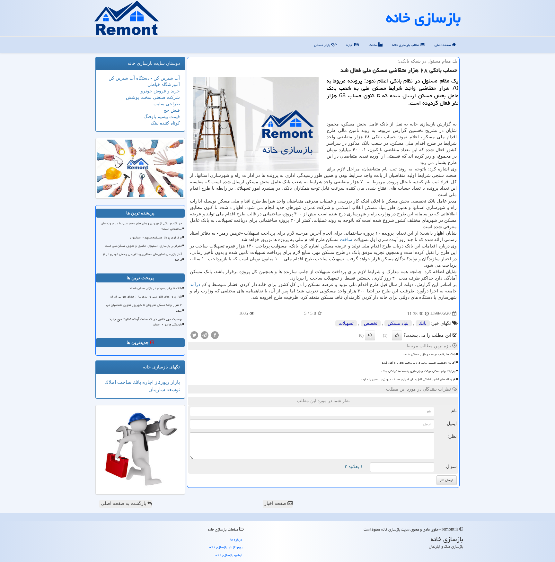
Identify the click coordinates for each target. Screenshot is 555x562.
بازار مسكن (322, 44)
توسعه (172, 389)
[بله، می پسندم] (397, 335)
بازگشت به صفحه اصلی (124, 503)
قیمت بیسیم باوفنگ (162, 116)
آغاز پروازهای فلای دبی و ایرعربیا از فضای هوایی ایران (146, 296)
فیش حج (171, 110)
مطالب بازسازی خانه (406, 44)
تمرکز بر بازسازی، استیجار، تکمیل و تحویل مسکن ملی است (143, 246)
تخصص (370, 323)
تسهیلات (346, 323)
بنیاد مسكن (398, 323)
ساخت (373, 44)
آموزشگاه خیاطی (163, 84)
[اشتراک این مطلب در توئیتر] (194, 334)
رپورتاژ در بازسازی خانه (225, 547)
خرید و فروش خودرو (160, 91)
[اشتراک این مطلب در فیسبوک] (214, 334)
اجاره (350, 44)
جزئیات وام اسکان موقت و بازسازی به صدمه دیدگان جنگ (418, 371)
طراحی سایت (167, 103)
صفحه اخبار (275, 503)
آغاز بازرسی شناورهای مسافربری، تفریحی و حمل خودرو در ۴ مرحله (142, 257)
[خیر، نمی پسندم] (370, 335)
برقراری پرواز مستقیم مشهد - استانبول (156, 237)
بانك (423, 323)
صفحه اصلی (443, 44)
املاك (110, 382)
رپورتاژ (161, 382)
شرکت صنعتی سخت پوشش (153, 97)
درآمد (195, 284)
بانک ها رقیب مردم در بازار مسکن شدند (429, 354)
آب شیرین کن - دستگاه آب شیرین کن (144, 78)
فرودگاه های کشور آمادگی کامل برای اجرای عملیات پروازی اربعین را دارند (408, 379)
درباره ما (236, 539)
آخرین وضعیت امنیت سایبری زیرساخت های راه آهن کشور (417, 362)
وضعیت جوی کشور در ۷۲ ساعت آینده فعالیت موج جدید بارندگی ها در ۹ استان (145, 322)
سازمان (156, 389)
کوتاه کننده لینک (165, 123)
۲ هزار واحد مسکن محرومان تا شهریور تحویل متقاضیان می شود (144, 308)
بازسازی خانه (423, 17)
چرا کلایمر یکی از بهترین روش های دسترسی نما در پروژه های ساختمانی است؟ (141, 226)
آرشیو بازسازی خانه (229, 555)
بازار (174, 382)
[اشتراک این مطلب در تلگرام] (204, 334)
